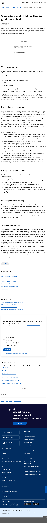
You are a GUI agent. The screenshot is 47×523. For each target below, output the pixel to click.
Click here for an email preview (33, 325)
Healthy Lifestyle (9, 7)
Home (2, 7)
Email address (7, 327)
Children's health (17, 7)
